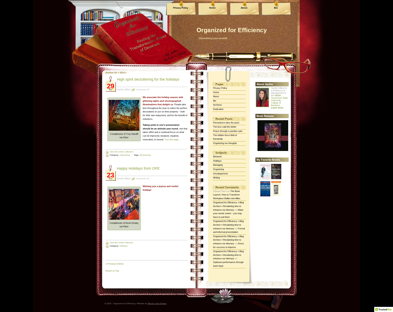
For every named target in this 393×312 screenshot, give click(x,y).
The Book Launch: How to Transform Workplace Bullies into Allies (226, 195)
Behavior (217, 156)
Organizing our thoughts (225, 143)
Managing (218, 165)
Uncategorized (220, 173)
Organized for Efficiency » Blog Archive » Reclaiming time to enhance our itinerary (228, 206)
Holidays (124, 246)
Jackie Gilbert (124, 89)
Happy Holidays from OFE (138, 168)
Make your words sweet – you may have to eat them (228, 213)
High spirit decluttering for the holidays (148, 79)
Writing (216, 177)
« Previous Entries (114, 264)
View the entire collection (121, 152)
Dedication (218, 109)
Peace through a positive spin (227, 131)
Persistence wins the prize (226, 122)
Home (212, 8)
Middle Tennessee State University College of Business (279, 100)
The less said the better (224, 127)
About (244, 8)
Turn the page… (173, 139)
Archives (217, 105)
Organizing (125, 155)
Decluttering (145, 155)
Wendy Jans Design (157, 303)
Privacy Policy (180, 8)
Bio (276, 8)
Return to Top (112, 271)
